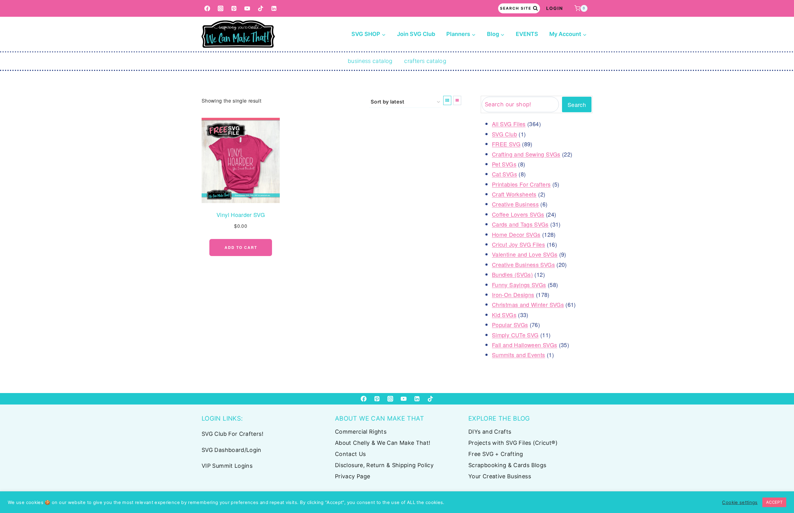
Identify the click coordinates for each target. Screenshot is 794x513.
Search (577, 104)
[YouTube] (247, 8)
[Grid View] (447, 100)
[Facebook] (207, 8)
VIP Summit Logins (227, 465)
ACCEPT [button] (774, 502)
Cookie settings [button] (739, 502)
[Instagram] (220, 8)
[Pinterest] (234, 8)
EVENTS (527, 34)
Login (554, 8)
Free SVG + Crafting (495, 454)
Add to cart (241, 247)
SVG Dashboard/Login (231, 450)
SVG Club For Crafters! (232, 434)
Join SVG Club (416, 34)
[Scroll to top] (779, 488)
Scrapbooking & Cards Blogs (507, 465)
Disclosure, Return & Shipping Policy (384, 465)
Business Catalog (370, 61)
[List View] (457, 100)
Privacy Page (352, 476)
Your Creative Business (499, 476)
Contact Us (350, 454)
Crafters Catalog (425, 61)
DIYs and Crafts (489, 431)
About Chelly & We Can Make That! (382, 443)
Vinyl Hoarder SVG (240, 214)
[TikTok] (260, 8)
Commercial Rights (360, 431)
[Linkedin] (274, 8)
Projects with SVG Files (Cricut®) (513, 443)
